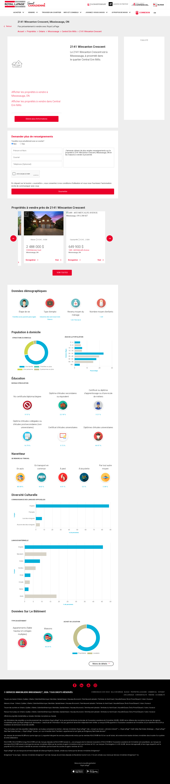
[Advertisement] (144, 80)
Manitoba (53, 699)
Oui (23, 144)
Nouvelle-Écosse (120, 699)
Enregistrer (31, 260)
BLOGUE (126, 692)
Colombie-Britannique (42, 699)
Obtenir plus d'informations (36, 119)
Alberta (31, 699)
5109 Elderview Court (33, 250)
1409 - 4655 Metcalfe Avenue (79, 250)
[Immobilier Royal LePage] (25, 4)
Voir (57, 260)
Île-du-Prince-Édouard (134, 699)
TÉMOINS (151, 695)
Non (15, 144)
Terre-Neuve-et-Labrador (89, 699)
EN (155, 13)
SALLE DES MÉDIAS (117, 692)
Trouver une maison (10, 699)
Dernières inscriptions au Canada (45, 716)
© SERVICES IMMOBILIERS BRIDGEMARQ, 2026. (26, 692)
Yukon (144, 699)
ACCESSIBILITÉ (160, 695)
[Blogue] (158, 5)
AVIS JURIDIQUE (129, 695)
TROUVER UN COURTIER (51, 12)
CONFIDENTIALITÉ (141, 695)
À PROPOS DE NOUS (120, 12)
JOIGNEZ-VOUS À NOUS (95, 12)
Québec (25, 699)
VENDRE (31, 12)
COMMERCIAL (152, 692)
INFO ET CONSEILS (71, 12)
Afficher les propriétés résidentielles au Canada (19, 716)
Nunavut (150, 699)
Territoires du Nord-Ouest (106, 699)
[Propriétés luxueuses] (119, 4)
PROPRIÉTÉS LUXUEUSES (139, 692)
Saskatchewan (62, 699)
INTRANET (161, 692)
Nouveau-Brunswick (74, 699)
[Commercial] (140, 5)
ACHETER (17, 12)
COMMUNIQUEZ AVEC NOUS (100, 692)
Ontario (19, 699)
